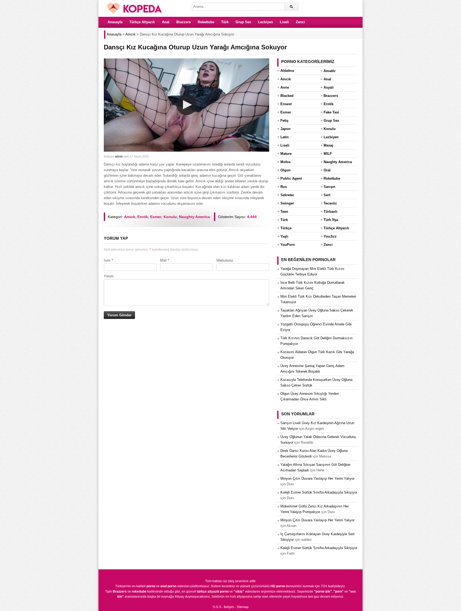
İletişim (229, 607)
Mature (286, 154)
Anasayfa (115, 22)
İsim (107, 260)
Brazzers (183, 22)
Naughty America (194, 217)
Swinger (287, 203)
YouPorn (287, 245)
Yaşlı (284, 236)
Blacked (286, 96)
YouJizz (330, 236)
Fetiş (284, 121)
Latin (284, 137)
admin (119, 156)
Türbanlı (330, 212)
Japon (285, 129)
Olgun (285, 170)
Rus (283, 187)
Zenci (300, 22)
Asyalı (329, 87)
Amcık (129, 217)
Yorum (109, 276)
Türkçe (286, 228)
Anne (284, 87)
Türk (225, 22)
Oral (327, 170)
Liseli (284, 22)
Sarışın (329, 187)
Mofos (285, 162)
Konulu (170, 217)
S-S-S (217, 607)
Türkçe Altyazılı (142, 22)
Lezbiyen (265, 22)
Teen (284, 212)
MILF (328, 154)
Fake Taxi (331, 112)
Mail (163, 260)
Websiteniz (224, 260)
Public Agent (291, 178)
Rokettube (206, 22)
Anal (165, 22)
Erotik (142, 217)
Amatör (330, 71)
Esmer (155, 217)
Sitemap (243, 607)
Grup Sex (243, 22)
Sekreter (287, 195)
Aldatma (287, 71)
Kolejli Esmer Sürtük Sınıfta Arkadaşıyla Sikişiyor (318, 492)
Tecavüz (330, 203)
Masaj (328, 145)
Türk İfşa (331, 220)
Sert (327, 195)
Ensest (286, 104)
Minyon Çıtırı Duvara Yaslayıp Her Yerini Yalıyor (317, 478)
